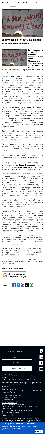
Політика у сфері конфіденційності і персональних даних (22, 401)
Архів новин (17, 357)
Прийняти (38, 431)
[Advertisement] (22, 312)
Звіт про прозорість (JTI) (10, 414)
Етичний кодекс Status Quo (11, 395)
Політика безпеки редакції (11, 412)
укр (2, 2)
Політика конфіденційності (10, 430)
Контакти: (6, 387)
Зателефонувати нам (16, 351)
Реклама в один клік (17, 368)
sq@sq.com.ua (11, 389)
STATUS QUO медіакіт (9, 399)
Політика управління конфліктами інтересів (17, 410)
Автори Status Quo (8, 393)
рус (7, 2)
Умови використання (9, 403)
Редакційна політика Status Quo (13, 405)
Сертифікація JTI (7, 415)
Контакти (17, 363)
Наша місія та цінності (9, 397)
